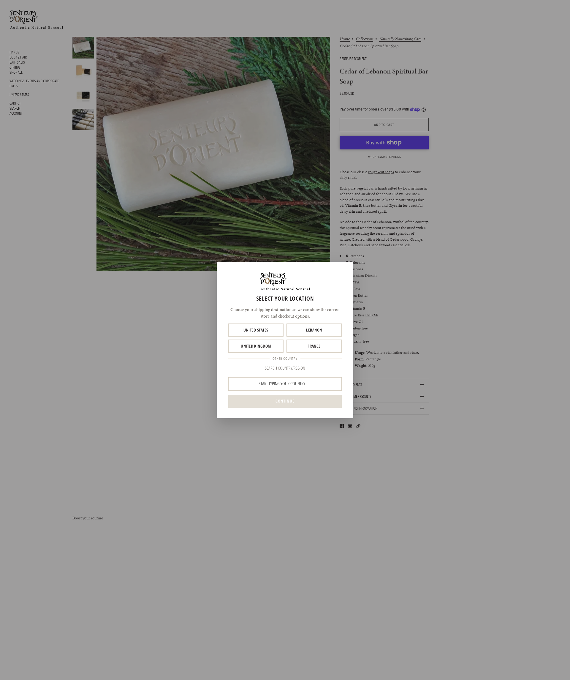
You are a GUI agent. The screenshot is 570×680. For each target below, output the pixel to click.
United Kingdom (256, 346)
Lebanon (314, 330)
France (314, 346)
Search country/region (285, 368)
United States (255, 330)
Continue (285, 401)
